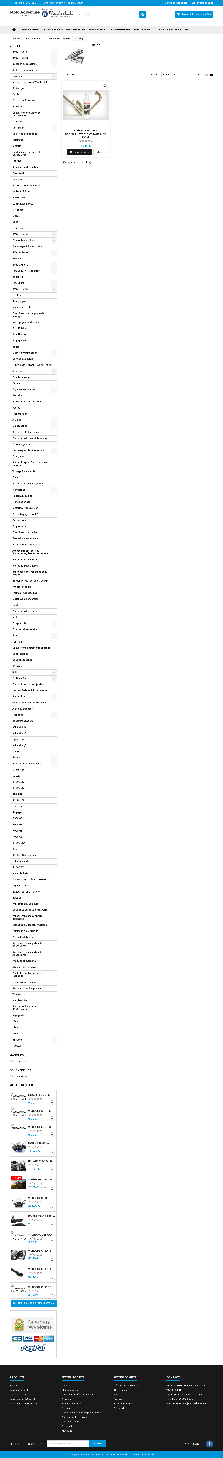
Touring (16, 161)
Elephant (17, 295)
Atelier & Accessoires (24, 967)
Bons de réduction (123, 1404)
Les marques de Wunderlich (28, 450)
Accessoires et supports (26, 185)
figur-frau (18, 739)
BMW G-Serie (119, 30)
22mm (15, 1034)
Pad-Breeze (19, 198)
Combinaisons (20, 654)
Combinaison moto (22, 204)
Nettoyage (18, 128)
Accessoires (19, 371)
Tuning (16, 478)
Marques (17, 1055)
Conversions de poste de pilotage (31, 648)
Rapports (17, 277)
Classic (16, 216)
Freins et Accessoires (24, 593)
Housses (17, 259)
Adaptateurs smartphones (27, 764)
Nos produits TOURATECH (23, 1399)
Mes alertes (120, 1408)
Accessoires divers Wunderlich (30, 82)
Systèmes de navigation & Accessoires (27, 944)
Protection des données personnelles (81, 1413)
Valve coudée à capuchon (41, 1235)
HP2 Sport (18, 283)
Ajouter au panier (80, 152)
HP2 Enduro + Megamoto (26, 271)
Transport (18, 122)
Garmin (16, 383)
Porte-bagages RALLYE (25, 514)
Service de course (22, 359)
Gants (15, 605)
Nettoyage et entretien (25, 322)
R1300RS (17, 1040)
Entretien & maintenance (26, 402)
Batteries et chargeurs (25, 432)
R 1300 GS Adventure (24, 855)
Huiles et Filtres (21, 192)
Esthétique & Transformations (29, 925)
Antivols (17, 666)
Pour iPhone (19, 335)
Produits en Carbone (24, 961)
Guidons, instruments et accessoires (26, 153)
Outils (15, 95)
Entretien (17, 107)
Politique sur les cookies (74, 1417)
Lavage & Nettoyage (24, 982)
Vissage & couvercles (24, 472)
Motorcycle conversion (25, 599)
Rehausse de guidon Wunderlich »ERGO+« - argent (41, 1161)
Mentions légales (70, 1390)
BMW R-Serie (29, 30)
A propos (66, 1399)
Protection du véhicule (25, 904)
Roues (15, 347)
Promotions (16, 1385)
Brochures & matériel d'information (24, 1008)
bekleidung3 (19, 745)
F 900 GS (17, 819)
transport (17, 806)
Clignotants (19, 526)
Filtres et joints (21, 444)
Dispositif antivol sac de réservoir (31, 880)
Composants (19, 623)
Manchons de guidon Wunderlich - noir (41, 1143)
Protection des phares (25, 566)
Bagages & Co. (20, 341)
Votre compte (125, 1377)
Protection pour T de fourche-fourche (29, 464)
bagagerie (18, 1015)
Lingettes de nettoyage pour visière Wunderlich (41, 1095)
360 (14, 672)
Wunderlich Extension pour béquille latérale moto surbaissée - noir (41, 1251)
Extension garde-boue (25, 539)
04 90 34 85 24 (30, 3)
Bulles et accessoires (24, 64)
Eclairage (17, 140)
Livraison (66, 1385)
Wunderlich (18, 490)
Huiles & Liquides (22, 496)
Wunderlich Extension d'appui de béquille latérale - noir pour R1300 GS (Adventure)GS (41, 1269)
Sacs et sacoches (22, 660)
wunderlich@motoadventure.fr (66, 3)
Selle (15, 222)
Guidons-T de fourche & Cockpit (30, 581)
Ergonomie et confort (24, 389)
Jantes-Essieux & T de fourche (29, 691)
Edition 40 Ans (20, 678)
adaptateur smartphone (26, 892)
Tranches (17, 715)
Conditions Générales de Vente (78, 1395)
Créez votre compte (202, 3)
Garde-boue (19, 520)
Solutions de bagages (24, 134)
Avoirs (117, 1395)
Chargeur (17, 228)
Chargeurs (18, 457)
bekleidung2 (19, 727)
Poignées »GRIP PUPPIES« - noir (41, 1216)
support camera (21, 886)
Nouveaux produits (19, 1390)
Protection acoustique (25, 560)
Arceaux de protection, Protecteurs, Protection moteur (30, 552)
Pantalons (18, 396)
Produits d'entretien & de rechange (27, 974)
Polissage (18, 88)
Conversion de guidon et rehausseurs (26, 114)
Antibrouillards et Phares (26, 545)
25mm (15, 1022)
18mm (15, 1028)
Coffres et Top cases (24, 101)
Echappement (20, 861)
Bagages (17, 812)
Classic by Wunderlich (171, 30)
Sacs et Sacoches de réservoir (29, 910)
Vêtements (18, 994)
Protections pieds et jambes (28, 684)
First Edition (19, 329)
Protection (18, 697)
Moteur (16, 146)
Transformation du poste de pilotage (28, 315)
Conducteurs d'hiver (24, 240)
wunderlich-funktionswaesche (29, 703)
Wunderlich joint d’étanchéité (41, 1127)
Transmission (19, 414)
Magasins (67, 1431)
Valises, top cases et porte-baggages (28, 917)
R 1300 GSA (18, 843)
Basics (16, 758)
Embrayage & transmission (27, 246)
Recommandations (22, 721)
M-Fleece (18, 210)
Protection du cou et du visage (29, 438)
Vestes (16, 408)
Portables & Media (22, 937)
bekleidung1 (19, 733)
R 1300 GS (18, 782)
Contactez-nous (70, 1422)
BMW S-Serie (97, 30)
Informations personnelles (127, 1385)
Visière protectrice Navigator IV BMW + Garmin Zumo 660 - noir (41, 1180)
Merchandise (19, 1000)
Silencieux (18, 770)
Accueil (15, 46)
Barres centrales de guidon (28, 484)
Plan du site (68, 1426)
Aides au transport (23, 709)
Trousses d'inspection (25, 630)
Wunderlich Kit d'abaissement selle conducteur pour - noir (41, 1287)
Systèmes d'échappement (27, 988)
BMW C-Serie (141, 30)
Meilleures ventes (19, 1395)
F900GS (16, 1046)
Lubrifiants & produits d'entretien (31, 365)
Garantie (66, 1408)
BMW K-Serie (52, 30)
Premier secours (21, 587)
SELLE (16, 776)
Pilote (15, 636)
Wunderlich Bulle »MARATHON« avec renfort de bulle (41, 1198)
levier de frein (20, 873)
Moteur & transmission (25, 508)
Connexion (181, 3)
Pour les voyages (22, 377)
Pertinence (182, 75)
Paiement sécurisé (71, 1404)
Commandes (120, 1390)
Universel (17, 179)
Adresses (119, 1399)
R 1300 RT (18, 867)
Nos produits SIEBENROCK (23, 1404)
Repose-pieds (20, 301)
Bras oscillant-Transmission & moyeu (29, 573)
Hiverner (17, 76)
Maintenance (19, 426)
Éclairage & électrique (25, 931)
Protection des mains (24, 611)
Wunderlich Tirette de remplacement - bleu (41, 1111)
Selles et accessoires (24, 70)
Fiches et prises (21, 502)
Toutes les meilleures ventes (34, 1303)
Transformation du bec (25, 533)
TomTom (17, 642)
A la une (16, 420)
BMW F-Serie (74, 30)
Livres (15, 752)
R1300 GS (17, 794)
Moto (15, 617)
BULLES (16, 898)
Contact (173, 1377)
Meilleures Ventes (24, 1085)
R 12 (14, 849)
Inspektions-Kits (21, 307)
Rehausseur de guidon (25, 167)
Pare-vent (18, 173)
